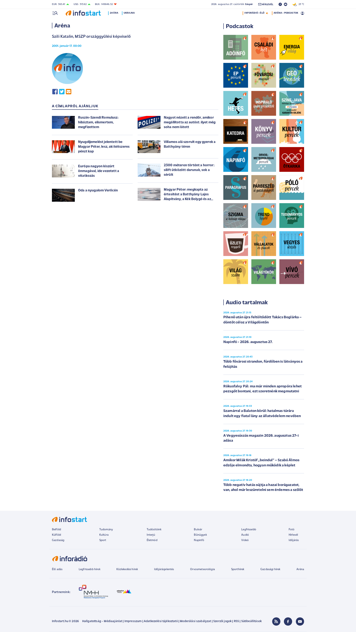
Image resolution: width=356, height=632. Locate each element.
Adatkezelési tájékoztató (161, 621)
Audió (245, 534)
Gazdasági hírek (270, 569)
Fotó (292, 529)
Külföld (56, 534)
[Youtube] (300, 621)
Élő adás (57, 569)
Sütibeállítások (251, 621)
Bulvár (198, 529)
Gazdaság (58, 540)
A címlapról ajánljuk (75, 106)
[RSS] (276, 621)
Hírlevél (293, 534)
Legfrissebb (248, 529)
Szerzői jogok (222, 621)
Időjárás (294, 540)
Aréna (300, 569)
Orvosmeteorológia (202, 569)
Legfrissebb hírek (89, 569)
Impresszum (133, 621)
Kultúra (104, 534)
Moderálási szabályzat (195, 621)
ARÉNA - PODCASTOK (286, 13)
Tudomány (106, 529)
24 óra (114, 13)
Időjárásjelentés (164, 569)
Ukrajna (129, 13)
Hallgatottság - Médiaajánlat (102, 621)
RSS (236, 621)
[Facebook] (288, 621)
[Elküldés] (69, 91)
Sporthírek (237, 569)
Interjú (151, 534)
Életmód (152, 540)
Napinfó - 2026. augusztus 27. (248, 342)
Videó (245, 540)
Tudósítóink (154, 529)
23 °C (300, 4)
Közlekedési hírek (127, 569)
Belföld (56, 529)
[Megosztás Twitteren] (62, 91)
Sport (102, 540)
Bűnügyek (200, 534)
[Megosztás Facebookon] (55, 91)
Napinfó (199, 540)
